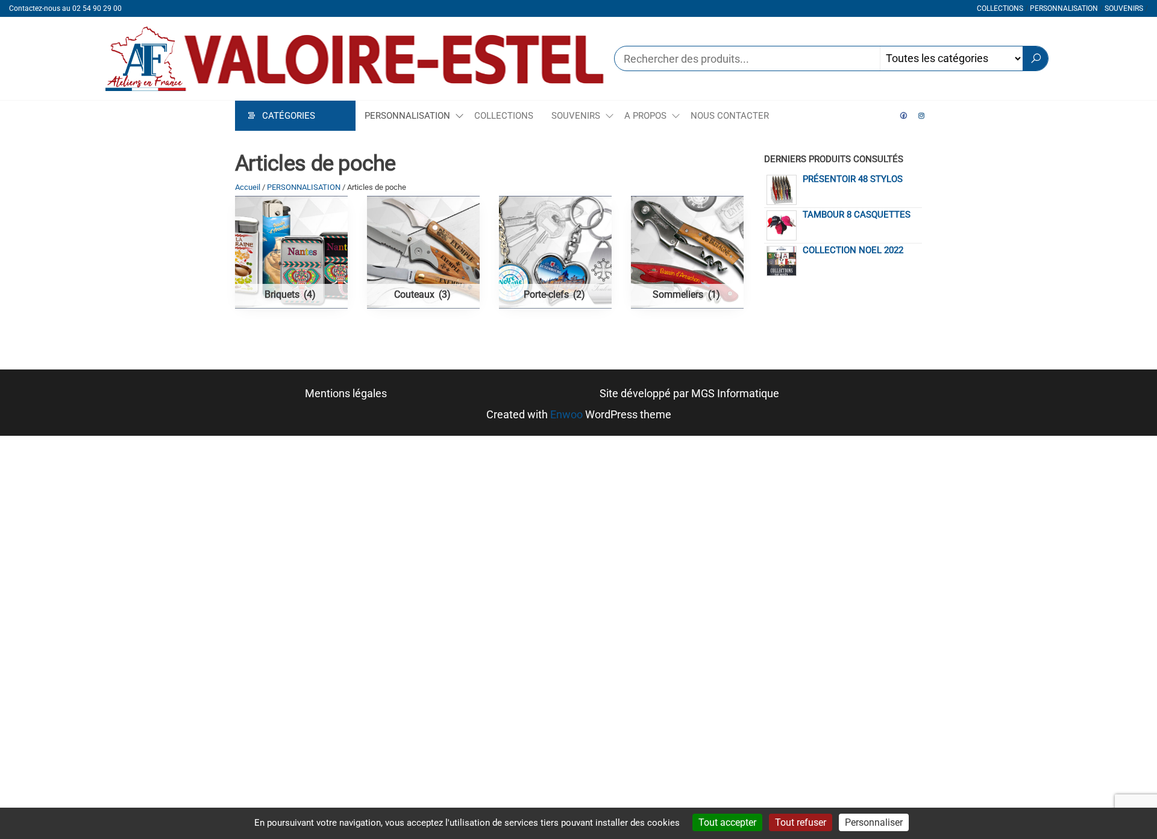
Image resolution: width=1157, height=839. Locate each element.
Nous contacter (730, 115)
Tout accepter (727, 822)
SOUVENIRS (1124, 8)
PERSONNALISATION (1064, 8)
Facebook (904, 116)
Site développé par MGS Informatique (689, 393)
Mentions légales (346, 393)
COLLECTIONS (1000, 8)
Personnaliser (874, 822)
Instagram (922, 116)
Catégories (288, 115)
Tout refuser (800, 822)
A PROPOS (645, 115)
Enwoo (566, 414)
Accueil (247, 187)
